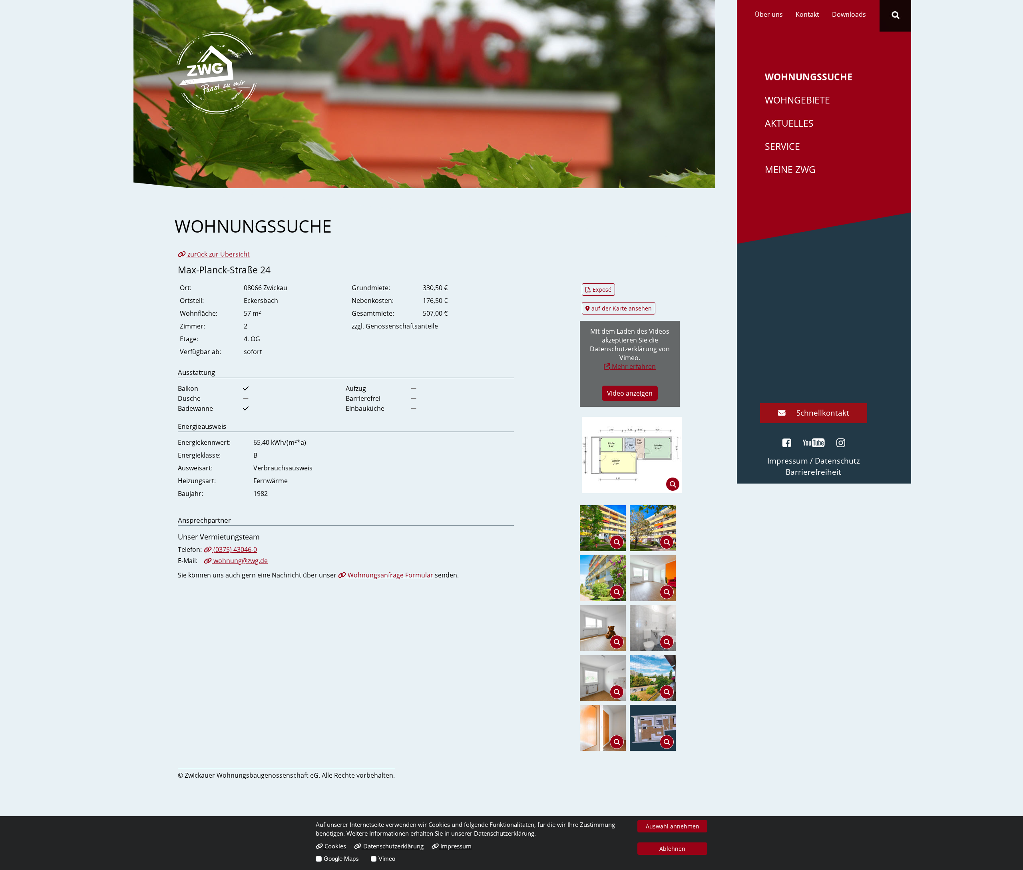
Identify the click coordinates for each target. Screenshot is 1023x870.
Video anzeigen (630, 393)
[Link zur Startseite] (217, 72)
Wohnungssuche (808, 77)
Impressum (455, 846)
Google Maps (341, 859)
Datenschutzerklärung (392, 846)
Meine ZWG (790, 169)
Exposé (601, 289)
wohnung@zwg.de (240, 560)
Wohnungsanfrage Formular (389, 575)
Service (782, 146)
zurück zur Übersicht (218, 254)
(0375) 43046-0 (234, 549)
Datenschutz (837, 461)
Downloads (849, 14)
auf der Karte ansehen (621, 308)
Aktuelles (789, 123)
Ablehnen (672, 848)
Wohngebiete (797, 100)
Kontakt (807, 14)
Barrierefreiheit (813, 472)
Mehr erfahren (633, 366)
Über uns (769, 14)
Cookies (334, 846)
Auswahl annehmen (672, 826)
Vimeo (386, 859)
